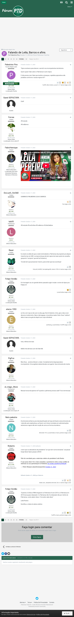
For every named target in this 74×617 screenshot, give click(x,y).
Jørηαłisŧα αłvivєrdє (51, 482)
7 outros (62, 85)
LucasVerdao (60, 292)
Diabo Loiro (42, 482)
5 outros (62, 269)
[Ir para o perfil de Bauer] (11, 260)
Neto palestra (11, 417)
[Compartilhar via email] (8, 553)
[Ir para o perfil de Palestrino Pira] (4, 53)
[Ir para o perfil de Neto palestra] (11, 427)
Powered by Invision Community (37, 606)
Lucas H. (56, 85)
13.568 (12, 86)
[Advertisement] (37, 33)
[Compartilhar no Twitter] (2, 553)
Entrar (69, 6)
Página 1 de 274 (33, 59)
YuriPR (44, 85)
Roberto (11, 446)
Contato (51, 602)
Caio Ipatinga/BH (46, 269)
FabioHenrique (11, 147)
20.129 (12, 166)
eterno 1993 (55, 269)
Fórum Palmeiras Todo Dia (41, 55)
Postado (28, 64)
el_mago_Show (11, 387)
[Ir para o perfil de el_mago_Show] (11, 397)
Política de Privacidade (43, 614)
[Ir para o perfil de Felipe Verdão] (11, 289)
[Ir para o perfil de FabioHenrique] (11, 158)
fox (63, 204)
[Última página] (26, 59)
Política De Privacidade (41, 602)
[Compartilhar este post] (70, 64)
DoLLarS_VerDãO (11, 193)
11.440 (12, 328)
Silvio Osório (50, 85)
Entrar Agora (37, 537)
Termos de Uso (31, 614)
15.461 (12, 268)
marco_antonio (60, 432)
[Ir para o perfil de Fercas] (11, 127)
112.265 (11, 464)
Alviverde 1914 (43, 432)
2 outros (62, 482)
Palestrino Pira (15, 55)
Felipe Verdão (11, 279)
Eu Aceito (68, 613)
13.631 (12, 436)
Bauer (11, 250)
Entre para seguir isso (9, 49)
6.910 (11, 377)
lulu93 (11, 221)
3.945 (11, 211)
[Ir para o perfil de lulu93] (11, 232)
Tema (29, 602)
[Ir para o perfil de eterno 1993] (11, 319)
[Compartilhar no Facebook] (5, 553)
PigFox (11, 358)
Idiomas (22, 602)
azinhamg (49, 325)
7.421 (11, 297)
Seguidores (64, 50)
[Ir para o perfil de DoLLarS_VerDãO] (11, 203)
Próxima (21, 59)
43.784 (12, 136)
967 (12, 240)
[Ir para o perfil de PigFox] (11, 368)
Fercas (11, 117)
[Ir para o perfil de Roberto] (11, 456)
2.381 (11, 405)
